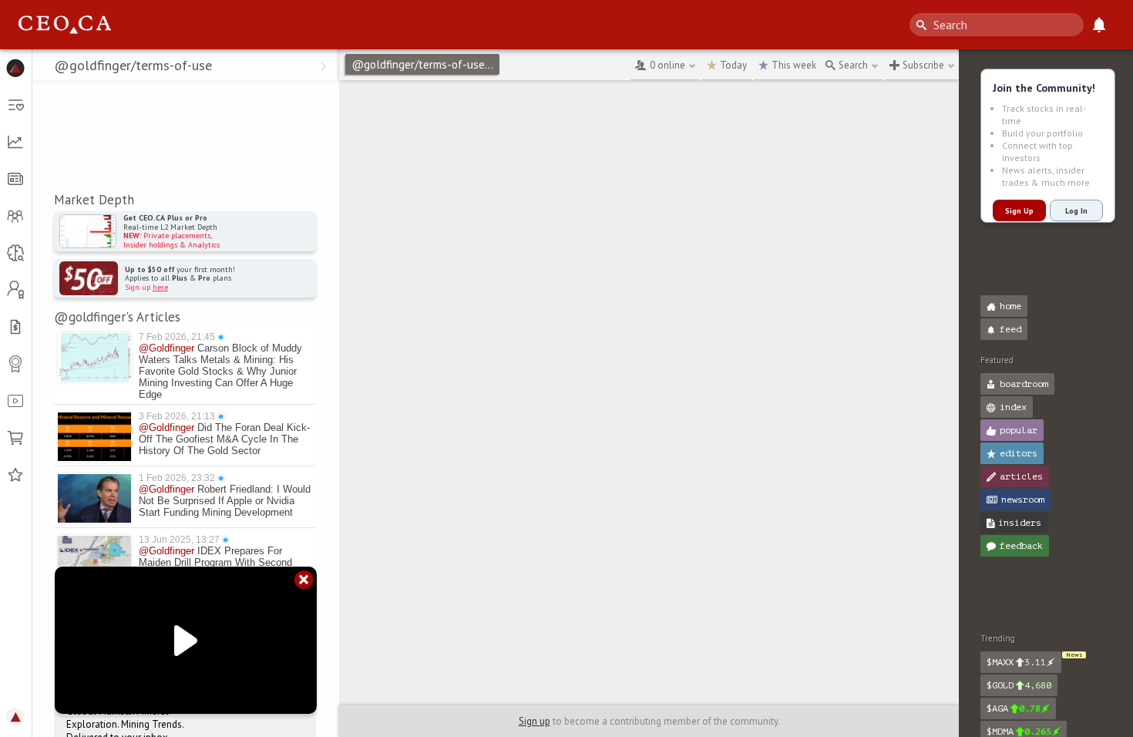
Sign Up (1019, 211)
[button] (16, 67)
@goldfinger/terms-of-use (425, 64)
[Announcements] (1099, 24)
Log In (1076, 211)
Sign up (534, 721)
